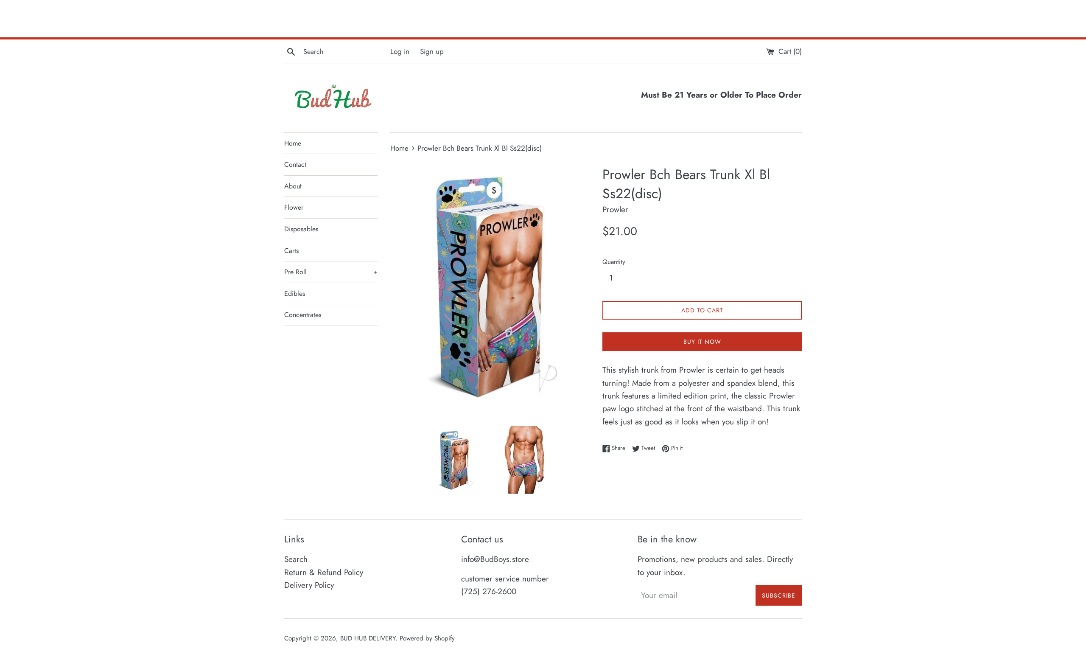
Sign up (432, 51)
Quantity (613, 262)
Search (296, 559)
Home (292, 143)
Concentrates (302, 315)
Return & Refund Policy (323, 572)
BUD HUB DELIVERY (367, 638)
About (293, 186)
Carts (291, 251)
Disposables (301, 229)
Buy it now (702, 341)
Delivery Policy (309, 585)
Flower (293, 207)
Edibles (294, 293)
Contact (295, 164)
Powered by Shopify (427, 638)
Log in (399, 51)
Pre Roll (331, 272)
